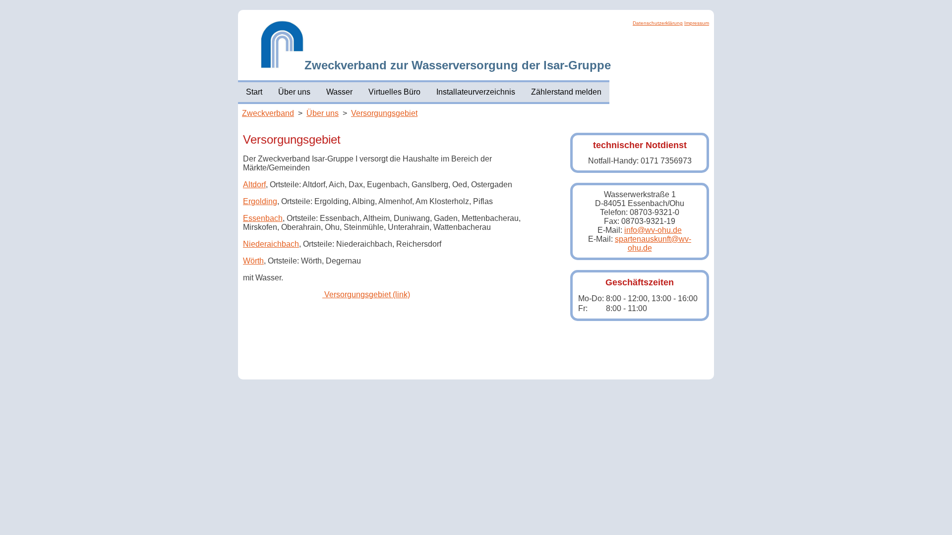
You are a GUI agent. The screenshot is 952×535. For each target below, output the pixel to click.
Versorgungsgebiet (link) (366, 294)
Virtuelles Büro (394, 92)
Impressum (696, 23)
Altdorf (254, 184)
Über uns (294, 92)
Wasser (339, 92)
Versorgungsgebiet (384, 113)
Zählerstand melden (566, 92)
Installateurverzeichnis (475, 92)
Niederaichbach (271, 244)
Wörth (253, 261)
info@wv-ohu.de (653, 230)
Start (254, 92)
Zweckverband (268, 113)
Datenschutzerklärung (658, 23)
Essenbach (263, 218)
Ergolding (260, 201)
